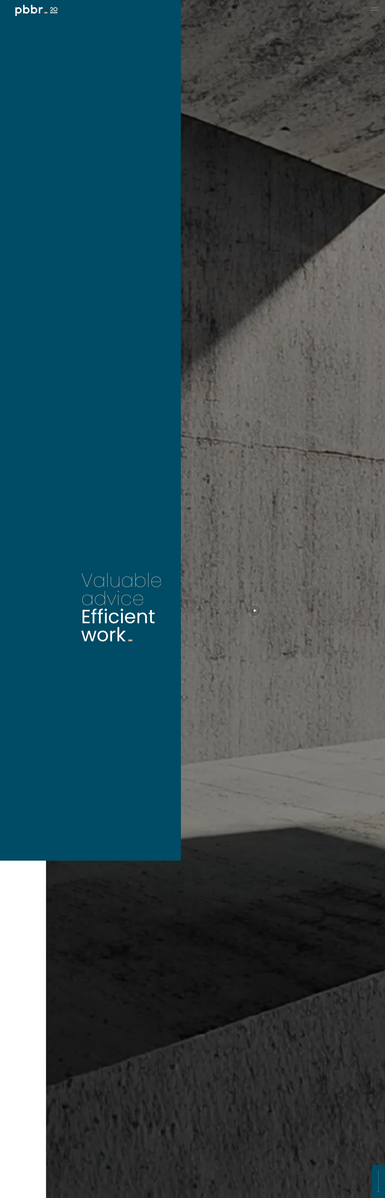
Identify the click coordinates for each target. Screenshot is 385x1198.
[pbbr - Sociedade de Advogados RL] (36, 10)
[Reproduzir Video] (255, 611)
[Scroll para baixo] (378, 1181)
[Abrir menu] (374, 6)
